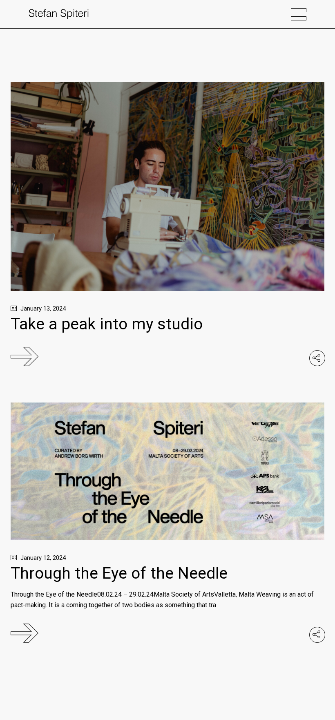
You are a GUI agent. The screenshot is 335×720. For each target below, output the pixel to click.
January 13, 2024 (42, 308)
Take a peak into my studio (107, 324)
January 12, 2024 (42, 557)
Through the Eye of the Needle (119, 573)
